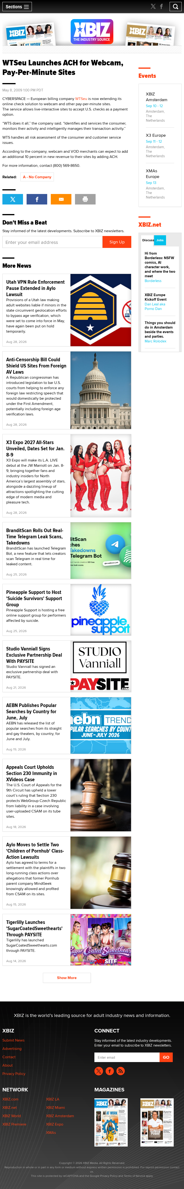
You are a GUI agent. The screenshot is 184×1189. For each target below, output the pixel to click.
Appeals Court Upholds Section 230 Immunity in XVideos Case (31, 773)
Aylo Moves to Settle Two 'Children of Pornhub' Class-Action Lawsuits (35, 851)
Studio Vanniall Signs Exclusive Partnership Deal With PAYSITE (34, 655)
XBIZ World (11, 1116)
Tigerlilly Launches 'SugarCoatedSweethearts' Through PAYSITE (34, 928)
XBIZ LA (52, 1099)
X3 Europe (156, 135)
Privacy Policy (13, 1073)
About (7, 1065)
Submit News (13, 1040)
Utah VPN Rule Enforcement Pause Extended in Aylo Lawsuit (35, 288)
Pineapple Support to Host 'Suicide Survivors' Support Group (34, 598)
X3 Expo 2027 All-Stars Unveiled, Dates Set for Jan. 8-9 (35, 448)
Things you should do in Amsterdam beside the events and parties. (160, 329)
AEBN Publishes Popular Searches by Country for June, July (31, 711)
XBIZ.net (149, 224)
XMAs (51, 1132)
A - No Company (37, 177)
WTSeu (81, 98)
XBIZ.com (10, 1099)
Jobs (160, 240)
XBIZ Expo (54, 1124)
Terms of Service (134, 1176)
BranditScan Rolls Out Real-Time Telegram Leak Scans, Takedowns (34, 536)
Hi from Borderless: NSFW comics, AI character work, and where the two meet (160, 265)
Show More (67, 977)
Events (147, 75)
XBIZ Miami (55, 1107)
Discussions (147, 240)
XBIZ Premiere (14, 1124)
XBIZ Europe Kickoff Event (156, 297)
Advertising (12, 1048)
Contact (9, 1057)
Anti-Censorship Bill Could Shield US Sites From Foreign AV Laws (36, 366)
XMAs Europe (152, 173)
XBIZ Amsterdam (156, 97)
